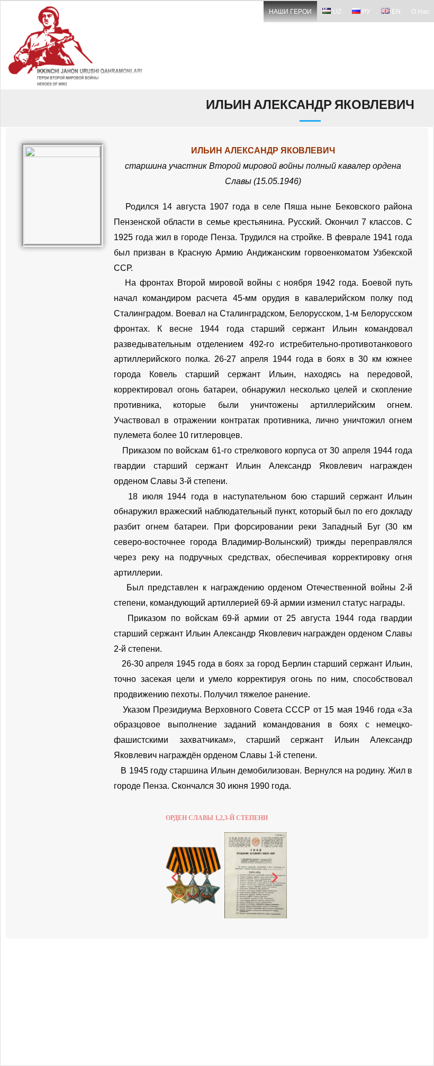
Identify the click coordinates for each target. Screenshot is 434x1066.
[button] (174, 877)
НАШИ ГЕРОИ (290, 11)
